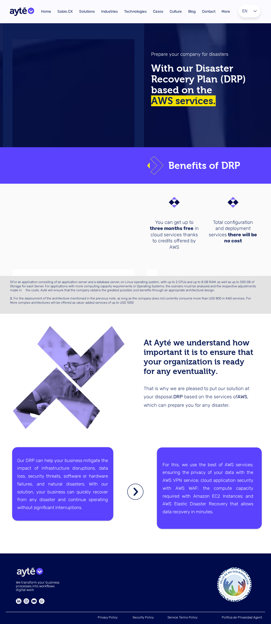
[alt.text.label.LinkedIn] (18, 601)
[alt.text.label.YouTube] (34, 601)
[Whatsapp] (41, 601)
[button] (65, 11)
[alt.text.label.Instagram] (26, 601)
